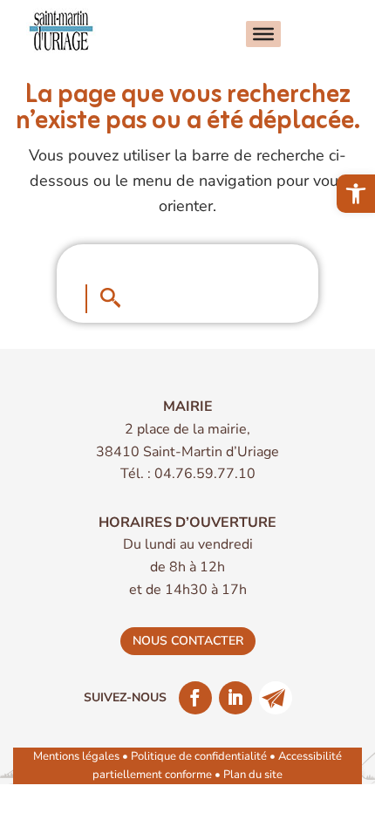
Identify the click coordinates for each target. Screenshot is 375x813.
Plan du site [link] (253, 774)
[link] (356, 193)
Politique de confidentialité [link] (199, 756)
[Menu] (263, 34)
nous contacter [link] (188, 640)
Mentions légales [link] (76, 756)
